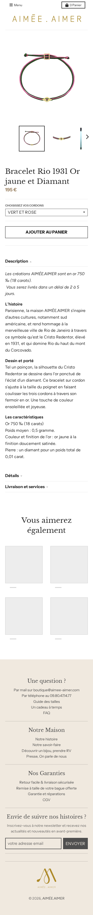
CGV (46, 799)
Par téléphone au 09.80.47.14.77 (46, 695)
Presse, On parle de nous (46, 756)
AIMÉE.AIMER (53, 898)
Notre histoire (46, 739)
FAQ (46, 713)
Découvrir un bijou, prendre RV (46, 750)
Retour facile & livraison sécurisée (46, 782)
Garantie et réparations (46, 794)
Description (16, 261)
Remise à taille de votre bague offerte (46, 788)
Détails (12, 475)
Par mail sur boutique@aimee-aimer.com (47, 690)
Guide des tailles (46, 701)
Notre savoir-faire (47, 744)
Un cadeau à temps (46, 707)
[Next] (87, 137)
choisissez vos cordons (24, 205)
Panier (76, 5)
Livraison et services (25, 486)
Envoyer (75, 843)
